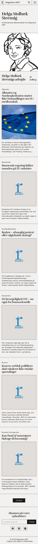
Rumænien (6, 162)
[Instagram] (25, 528)
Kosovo (5, 362)
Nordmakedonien (9, 229)
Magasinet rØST (22, 539)
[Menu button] (35, 2)
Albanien (5, 89)
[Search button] (29, 2)
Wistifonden (28, 541)
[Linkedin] (19, 528)
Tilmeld (31, 522)
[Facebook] (13, 528)
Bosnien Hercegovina (10, 432)
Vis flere (19, 500)
